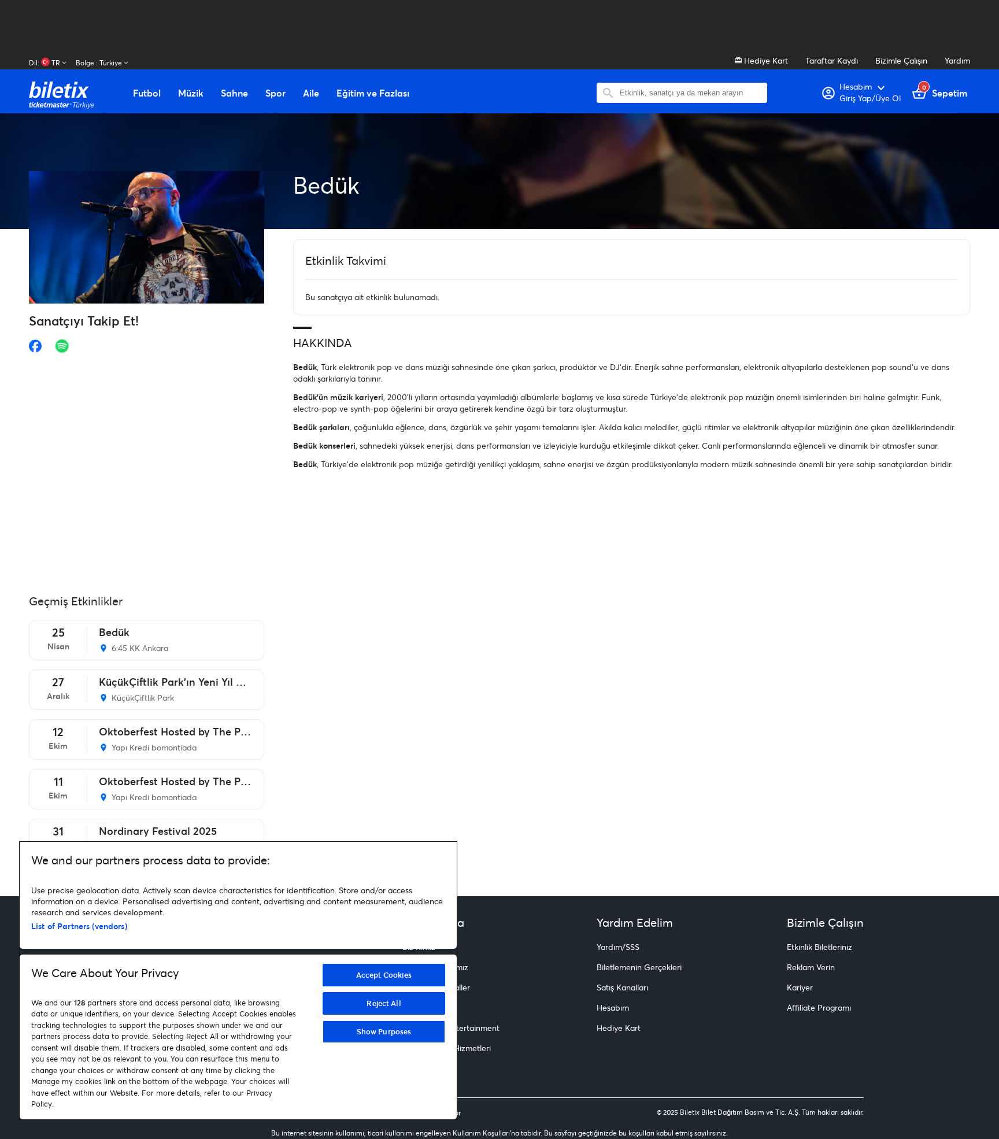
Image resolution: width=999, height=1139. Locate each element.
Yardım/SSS (618, 946)
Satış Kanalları (622, 987)
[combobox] (691, 92)
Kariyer (800, 987)
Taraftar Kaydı (831, 60)
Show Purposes (384, 1031)
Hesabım (613, 1007)
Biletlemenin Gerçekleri (639, 967)
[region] (238, 980)
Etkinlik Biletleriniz (819, 946)
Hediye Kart (765, 60)
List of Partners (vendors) (79, 925)
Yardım (957, 60)
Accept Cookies (384, 975)
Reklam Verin (811, 967)
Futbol (147, 93)
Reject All (384, 1003)
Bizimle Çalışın (901, 60)
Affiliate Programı (819, 1007)
